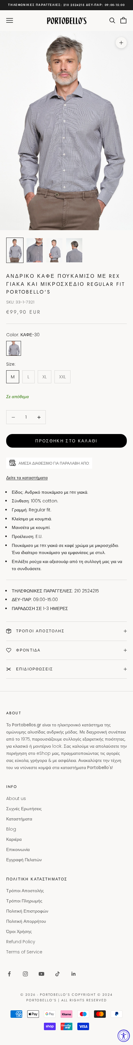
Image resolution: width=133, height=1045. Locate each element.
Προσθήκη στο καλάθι (66, 441)
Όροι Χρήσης (19, 931)
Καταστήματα (19, 819)
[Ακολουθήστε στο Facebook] (9, 974)
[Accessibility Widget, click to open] (124, 1036)
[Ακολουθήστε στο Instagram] (25, 974)
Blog (11, 829)
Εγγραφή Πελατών (24, 860)
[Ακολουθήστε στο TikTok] (57, 974)
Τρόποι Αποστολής (25, 891)
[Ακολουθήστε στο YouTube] (41, 974)
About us (16, 798)
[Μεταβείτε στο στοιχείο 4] (74, 250)
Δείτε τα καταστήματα (27, 478)
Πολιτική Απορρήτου (26, 921)
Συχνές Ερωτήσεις (24, 809)
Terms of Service (24, 952)
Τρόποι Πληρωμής (24, 901)
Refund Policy (20, 942)
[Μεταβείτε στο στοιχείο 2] (34, 250)
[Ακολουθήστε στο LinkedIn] (74, 974)
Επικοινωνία (18, 849)
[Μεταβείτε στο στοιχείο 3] (54, 250)
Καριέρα (14, 839)
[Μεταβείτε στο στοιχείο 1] (15, 250)
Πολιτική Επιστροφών (27, 911)
